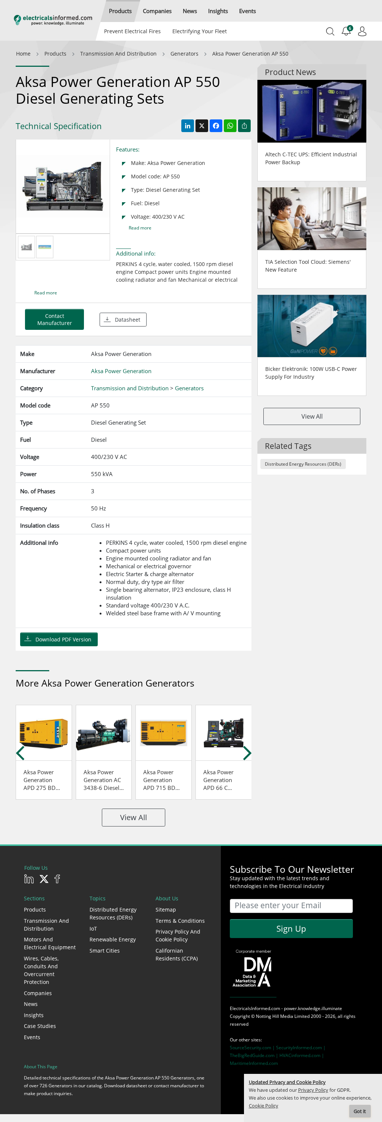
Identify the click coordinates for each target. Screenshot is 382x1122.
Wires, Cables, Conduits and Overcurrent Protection (41, 970)
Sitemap (166, 909)
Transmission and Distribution (46, 924)
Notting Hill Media (274, 1016)
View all (133, 817)
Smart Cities (105, 950)
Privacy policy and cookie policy (178, 935)
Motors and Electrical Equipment (50, 943)
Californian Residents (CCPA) (177, 954)
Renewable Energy (113, 939)
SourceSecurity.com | (253, 1047)
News (31, 1003)
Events (32, 1037)
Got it (360, 1111)
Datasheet (127, 319)
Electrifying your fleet (199, 31)
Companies (38, 993)
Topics (98, 898)
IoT (93, 928)
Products (35, 909)
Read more (140, 228)
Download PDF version (63, 639)
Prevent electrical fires (132, 31)
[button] (120, 11)
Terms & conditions (180, 920)
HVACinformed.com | (301, 1055)
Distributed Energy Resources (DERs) (303, 464)
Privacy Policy (313, 1090)
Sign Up (291, 928)
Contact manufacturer (54, 319)
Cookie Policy (263, 1106)
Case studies (40, 1025)
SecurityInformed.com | (301, 1047)
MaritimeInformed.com (254, 1063)
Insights (34, 1015)
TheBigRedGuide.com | (254, 1055)
